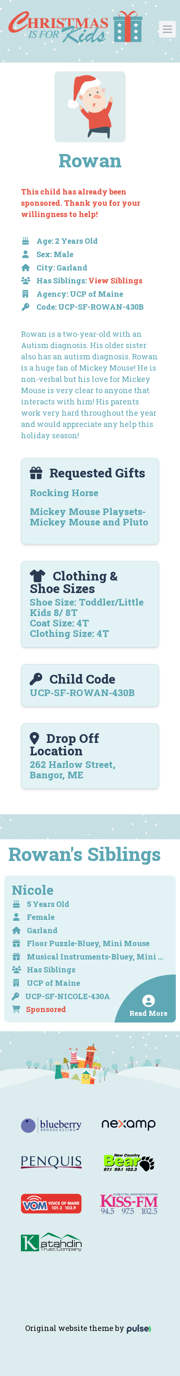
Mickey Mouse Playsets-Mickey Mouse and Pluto (89, 516)
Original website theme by (75, 1328)
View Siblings (115, 280)
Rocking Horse (64, 492)
